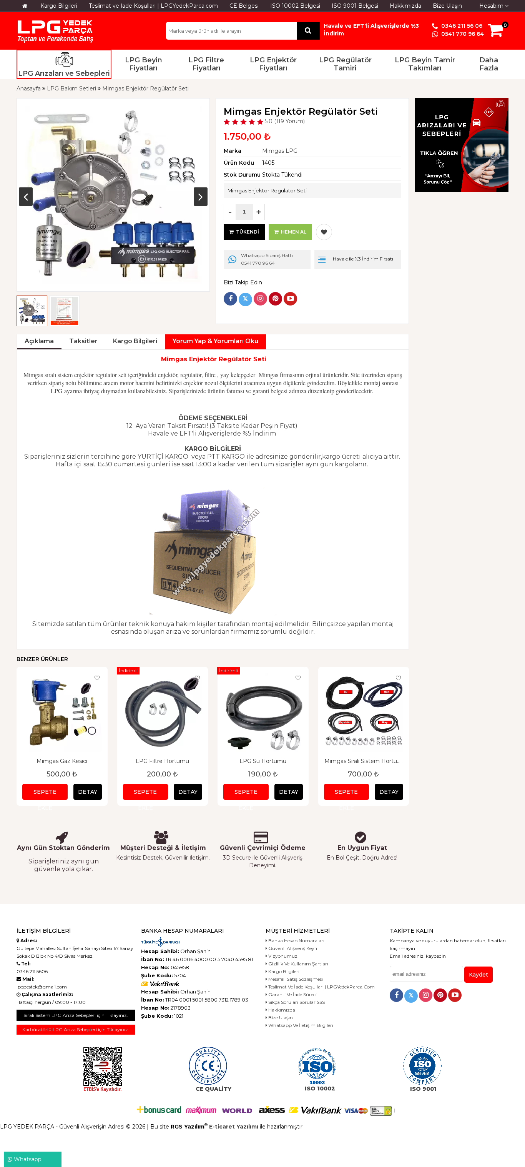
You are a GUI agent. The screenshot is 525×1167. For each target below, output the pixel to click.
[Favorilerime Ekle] (324, 232)
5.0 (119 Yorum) (284, 121)
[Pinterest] (275, 299)
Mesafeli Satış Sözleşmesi (295, 979)
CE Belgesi (244, 5)
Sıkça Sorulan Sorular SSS (296, 1002)
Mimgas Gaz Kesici (62, 761)
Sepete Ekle (44, 794)
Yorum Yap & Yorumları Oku (215, 341)
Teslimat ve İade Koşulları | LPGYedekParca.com (153, 5)
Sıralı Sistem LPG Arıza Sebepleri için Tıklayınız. (75, 1015)
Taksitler (83, 341)
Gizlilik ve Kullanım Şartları (297, 964)
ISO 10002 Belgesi (295, 5)
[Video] (290, 299)
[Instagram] (260, 299)
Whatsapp (27, 1159)
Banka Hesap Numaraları (295, 940)
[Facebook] (230, 299)
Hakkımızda (405, 5)
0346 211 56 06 (461, 25)
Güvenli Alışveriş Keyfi (292, 948)
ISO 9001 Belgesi (355, 5)
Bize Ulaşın (447, 5)
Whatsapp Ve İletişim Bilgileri (300, 1025)
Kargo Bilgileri (58, 5)
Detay (87, 791)
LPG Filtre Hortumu (162, 761)
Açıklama (39, 341)
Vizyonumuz (282, 956)
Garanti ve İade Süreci (292, 994)
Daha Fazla (488, 64)
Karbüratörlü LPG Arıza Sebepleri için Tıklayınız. (75, 1029)
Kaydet (478, 974)
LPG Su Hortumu (262, 761)
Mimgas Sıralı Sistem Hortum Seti (363, 761)
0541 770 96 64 (462, 33)
